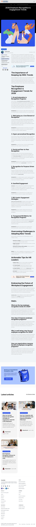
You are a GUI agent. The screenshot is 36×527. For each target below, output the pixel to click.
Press (19, 494)
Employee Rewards (21, 488)
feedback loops (28, 268)
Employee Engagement (22, 483)
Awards (2, 494)
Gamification (13, 185)
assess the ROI (31, 221)
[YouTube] (9, 486)
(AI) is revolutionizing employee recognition (23, 101)
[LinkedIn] (5, 486)
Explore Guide (8, 378)
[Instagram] (7, 486)
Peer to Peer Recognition (22, 485)
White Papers (3, 513)
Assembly (18, 296)
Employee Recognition (22, 481)
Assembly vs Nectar (21, 508)
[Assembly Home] (5, 1)
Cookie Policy (23, 524)
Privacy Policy (28, 524)
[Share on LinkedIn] (7, 69)
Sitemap (2, 518)
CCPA (32, 524)
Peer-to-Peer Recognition (5, 492)
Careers (20, 492)
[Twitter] (3, 486)
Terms (20, 524)
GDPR (34, 524)
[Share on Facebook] (5, 69)
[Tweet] (3, 69)
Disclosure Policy (21, 497)
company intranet (23, 162)
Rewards (2, 497)
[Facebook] (1, 486)
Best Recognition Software (5, 510)
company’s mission (21, 174)
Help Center (3, 515)
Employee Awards (21, 486)
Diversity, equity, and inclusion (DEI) (16, 201)
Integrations (2, 502)
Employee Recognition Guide (5, 508)
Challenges (2, 499)
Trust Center (20, 499)
